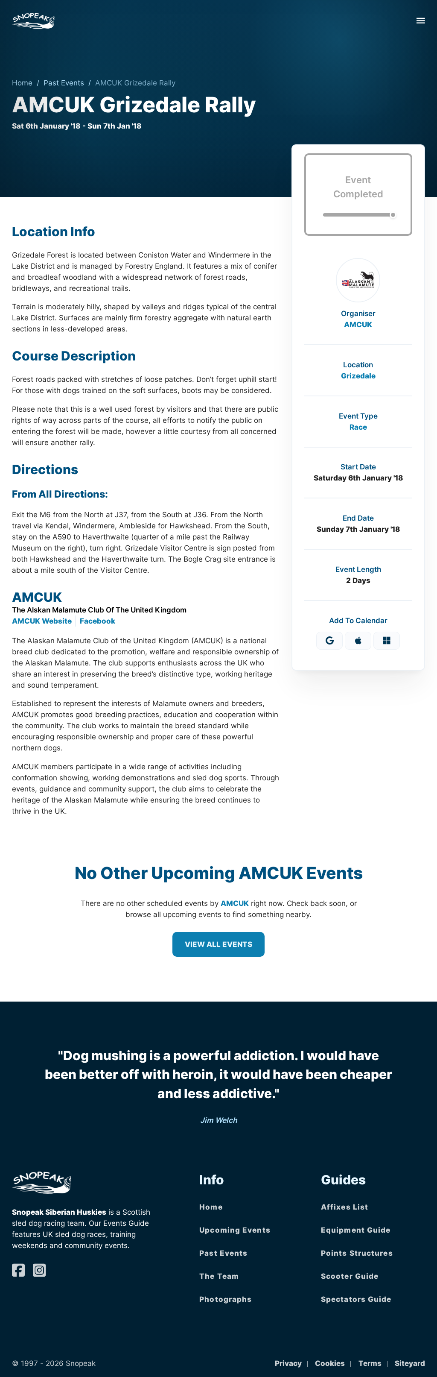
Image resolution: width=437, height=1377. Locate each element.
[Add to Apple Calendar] (358, 641)
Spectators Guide (356, 1299)
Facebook (97, 620)
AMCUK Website (42, 620)
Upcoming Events (235, 1229)
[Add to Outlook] (386, 641)
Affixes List (344, 1206)
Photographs (225, 1299)
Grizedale (358, 375)
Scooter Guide (350, 1276)
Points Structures (357, 1252)
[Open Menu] (421, 20)
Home (22, 82)
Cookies (330, 1363)
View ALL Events (218, 944)
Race (358, 426)
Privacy (288, 1363)
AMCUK (358, 324)
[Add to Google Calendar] (329, 641)
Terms (370, 1363)
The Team (219, 1276)
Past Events (64, 82)
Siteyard (410, 1363)
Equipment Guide (356, 1229)
